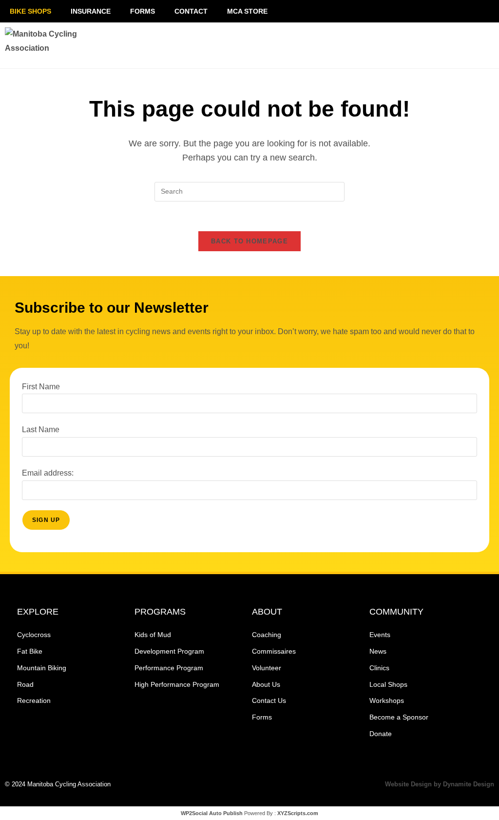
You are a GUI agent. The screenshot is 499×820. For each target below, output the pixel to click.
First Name (41, 386)
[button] (410, 45)
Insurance (91, 11)
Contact (191, 11)
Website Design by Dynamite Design (439, 784)
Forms (142, 11)
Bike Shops (30, 11)
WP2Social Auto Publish (212, 813)
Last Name (40, 429)
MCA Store (247, 11)
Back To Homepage (249, 241)
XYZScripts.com (297, 813)
